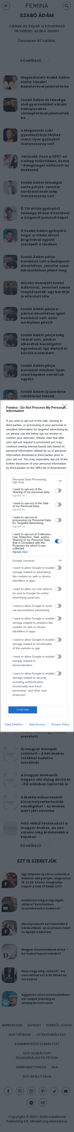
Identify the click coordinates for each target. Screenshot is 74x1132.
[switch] (58, 491)
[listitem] (37, 481)
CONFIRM (23, 710)
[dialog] (37, 566)
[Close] (66, 408)
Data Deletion (14, 724)
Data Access (37, 724)
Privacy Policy (60, 724)
